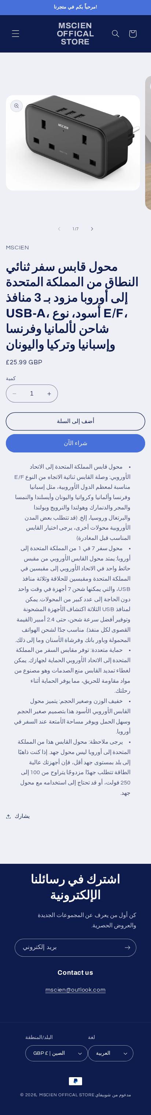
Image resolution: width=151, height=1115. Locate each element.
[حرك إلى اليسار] (59, 229)
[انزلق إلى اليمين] (92, 229)
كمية (11, 378)
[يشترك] (127, 948)
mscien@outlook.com (75, 990)
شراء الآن (75, 443)
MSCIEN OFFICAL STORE (67, 1095)
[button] (15, 33)
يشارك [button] (22, 816)
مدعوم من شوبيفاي (112, 1095)
